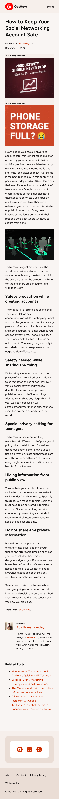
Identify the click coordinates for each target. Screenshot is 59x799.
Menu (50, 6)
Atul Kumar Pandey (30, 627)
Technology (24, 43)
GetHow (20, 6)
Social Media (23, 609)
